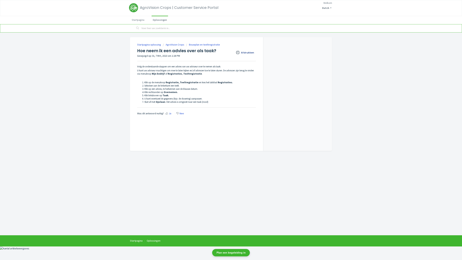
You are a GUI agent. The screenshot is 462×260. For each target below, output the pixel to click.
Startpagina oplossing (149, 44)
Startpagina (138, 19)
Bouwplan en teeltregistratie (204, 44)
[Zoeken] (138, 28)
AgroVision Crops (175, 44)
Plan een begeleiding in (231, 252)
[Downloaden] (224, 84)
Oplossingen (160, 19)
